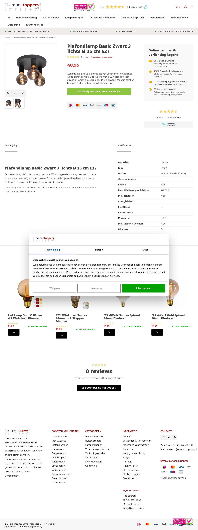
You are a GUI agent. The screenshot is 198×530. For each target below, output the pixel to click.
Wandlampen (59, 470)
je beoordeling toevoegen (102, 57)
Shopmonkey (35, 526)
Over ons (128, 449)
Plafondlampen (60, 445)
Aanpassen (97, 288)
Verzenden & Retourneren (137, 440)
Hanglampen (59, 449)
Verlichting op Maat (133, 17)
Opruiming (14, 24)
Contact (127, 436)
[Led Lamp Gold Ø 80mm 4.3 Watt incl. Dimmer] (27, 292)
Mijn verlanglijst (131, 504)
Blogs (126, 457)
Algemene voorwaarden (136, 445)
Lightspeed (10, 526)
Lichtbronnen (59, 482)
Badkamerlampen (61, 474)
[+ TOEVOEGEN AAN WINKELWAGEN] (14, 332)
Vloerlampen (58, 457)
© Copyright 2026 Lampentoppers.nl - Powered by (30, 524)
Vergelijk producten (133, 508)
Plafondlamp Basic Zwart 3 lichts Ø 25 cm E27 (35, 37)
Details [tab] (99, 249)
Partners (127, 461)
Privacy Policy (130, 465)
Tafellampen (58, 461)
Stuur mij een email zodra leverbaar (99, 91)
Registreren (129, 495)
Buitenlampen (51, 17)
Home (7, 37)
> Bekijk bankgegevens (173, 478)
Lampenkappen (74, 17)
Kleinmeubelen (179, 17)
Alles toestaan (143, 288)
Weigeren (55, 288)
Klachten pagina (131, 474)
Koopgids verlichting (134, 453)
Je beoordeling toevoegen (99, 388)
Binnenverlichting (26, 17)
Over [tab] (145, 249)
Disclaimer (128, 478)
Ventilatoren (157, 17)
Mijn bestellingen (132, 500)
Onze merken (59, 436)
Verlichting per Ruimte (102, 17)
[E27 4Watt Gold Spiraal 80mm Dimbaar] (170, 292)
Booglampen (59, 453)
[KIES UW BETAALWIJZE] (70, 105)
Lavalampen (58, 465)
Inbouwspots (59, 440)
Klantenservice (34, 24)
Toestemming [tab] (52, 249)
